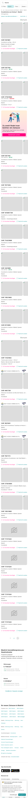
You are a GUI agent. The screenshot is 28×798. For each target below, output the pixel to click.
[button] (17, 638)
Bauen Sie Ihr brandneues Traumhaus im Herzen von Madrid (14, 425)
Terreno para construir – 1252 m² (9, 360)
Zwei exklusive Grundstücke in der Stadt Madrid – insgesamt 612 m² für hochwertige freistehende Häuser (14, 458)
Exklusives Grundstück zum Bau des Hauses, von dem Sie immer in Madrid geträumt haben (14, 392)
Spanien (2, 10)
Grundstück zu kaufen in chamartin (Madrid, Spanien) (14, 485)
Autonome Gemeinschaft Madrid (12, 10)
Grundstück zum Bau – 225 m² (8, 42)
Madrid (21, 10)
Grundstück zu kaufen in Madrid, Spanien (11, 71)
